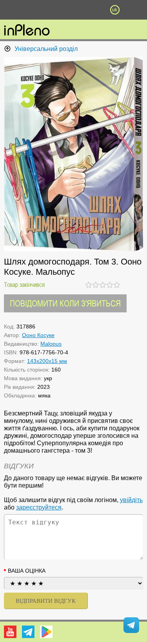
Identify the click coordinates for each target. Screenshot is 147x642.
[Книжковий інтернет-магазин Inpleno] (27, 30)
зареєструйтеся (39, 507)
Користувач (73, 10)
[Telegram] (28, 632)
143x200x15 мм (47, 361)
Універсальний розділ (46, 48)
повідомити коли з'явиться (65, 303)
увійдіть (131, 500)
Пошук (53, 10)
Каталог (11, 10)
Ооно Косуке (38, 335)
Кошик (94, 10)
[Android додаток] (46, 632)
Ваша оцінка (26, 571)
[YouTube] (10, 632)
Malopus (51, 344)
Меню (32, 10)
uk (114, 10)
